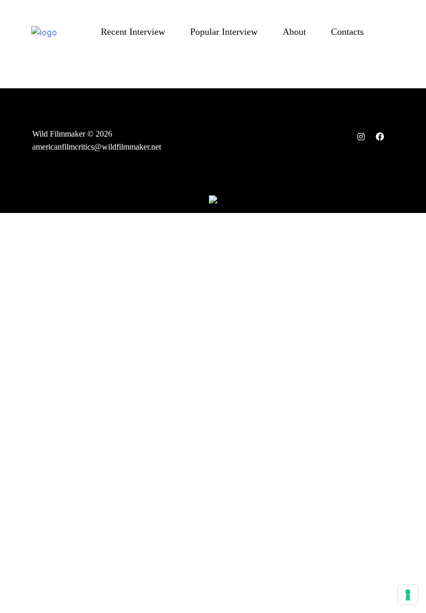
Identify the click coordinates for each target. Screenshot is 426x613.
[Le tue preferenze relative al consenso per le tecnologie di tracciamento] (408, 595)
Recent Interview (133, 31)
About (294, 31)
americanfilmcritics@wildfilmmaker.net (96, 146)
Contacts (347, 31)
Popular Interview (224, 31)
